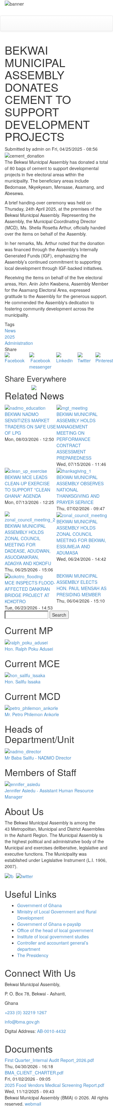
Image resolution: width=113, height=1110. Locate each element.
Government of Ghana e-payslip (49, 924)
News (10, 330)
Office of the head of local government (55, 930)
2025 (10, 337)
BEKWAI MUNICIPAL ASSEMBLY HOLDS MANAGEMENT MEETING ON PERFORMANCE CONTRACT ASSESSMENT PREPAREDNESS (77, 436)
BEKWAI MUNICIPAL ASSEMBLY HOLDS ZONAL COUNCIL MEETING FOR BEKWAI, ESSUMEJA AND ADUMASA (81, 537)
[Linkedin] (64, 357)
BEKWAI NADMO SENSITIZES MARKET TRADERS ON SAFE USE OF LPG (30, 423)
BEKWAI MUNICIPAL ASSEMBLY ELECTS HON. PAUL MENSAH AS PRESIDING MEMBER (81, 585)
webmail (33, 1104)
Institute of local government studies (53, 936)
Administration (19, 343)
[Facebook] (14, 357)
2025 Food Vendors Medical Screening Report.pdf (54, 1085)
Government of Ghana (39, 905)
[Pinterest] (104, 357)
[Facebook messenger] (40, 360)
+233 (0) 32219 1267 (26, 1012)
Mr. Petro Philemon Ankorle (32, 714)
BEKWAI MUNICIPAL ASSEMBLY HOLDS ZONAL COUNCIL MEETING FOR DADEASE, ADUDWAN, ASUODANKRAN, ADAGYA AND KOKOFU (28, 544)
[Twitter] (84, 357)
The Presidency (32, 955)
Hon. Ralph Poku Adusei (29, 649)
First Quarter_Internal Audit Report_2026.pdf (49, 1060)
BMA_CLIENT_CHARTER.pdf (34, 1072)
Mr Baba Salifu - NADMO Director (38, 758)
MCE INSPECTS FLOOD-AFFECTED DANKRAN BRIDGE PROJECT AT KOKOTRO (30, 591)
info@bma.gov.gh (22, 1022)
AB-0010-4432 (51, 1031)
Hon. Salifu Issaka (22, 681)
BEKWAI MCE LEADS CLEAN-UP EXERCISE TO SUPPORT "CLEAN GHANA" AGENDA (27, 486)
